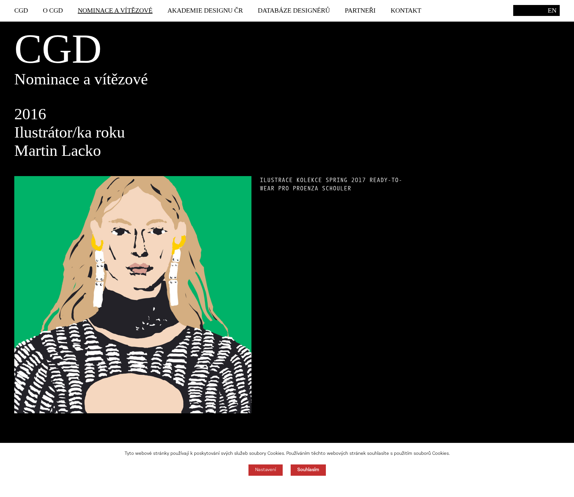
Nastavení (265, 470)
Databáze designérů (294, 10)
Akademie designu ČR (205, 10)
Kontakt (406, 10)
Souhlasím (308, 470)
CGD (21, 10)
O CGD (53, 10)
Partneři (360, 10)
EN (552, 10)
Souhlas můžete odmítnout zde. (287, 486)
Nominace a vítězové (115, 10)
